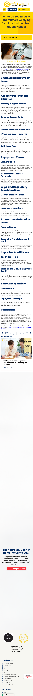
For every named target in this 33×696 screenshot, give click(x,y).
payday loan (7, 69)
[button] (29, 37)
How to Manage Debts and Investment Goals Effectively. (16, 328)
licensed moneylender (22, 69)
